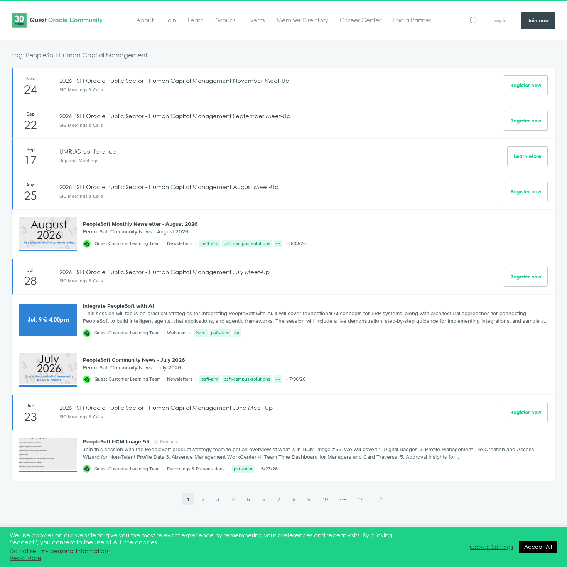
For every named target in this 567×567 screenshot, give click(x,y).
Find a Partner (412, 20)
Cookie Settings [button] (491, 547)
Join (170, 20)
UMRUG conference (87, 152)
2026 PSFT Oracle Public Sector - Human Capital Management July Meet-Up (164, 272)
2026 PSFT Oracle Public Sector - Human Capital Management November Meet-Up (174, 81)
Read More (25, 558)
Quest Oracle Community (57, 20)
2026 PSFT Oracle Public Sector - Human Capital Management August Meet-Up (168, 187)
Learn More (527, 156)
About (145, 20)
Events (256, 20)
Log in (499, 20)
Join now (538, 20)
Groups (225, 20)
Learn (196, 20)
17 (360, 499)
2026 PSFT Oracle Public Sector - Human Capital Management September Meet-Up (174, 116)
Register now (525, 85)
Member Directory (302, 20)
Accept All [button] (538, 546)
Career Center (360, 20)
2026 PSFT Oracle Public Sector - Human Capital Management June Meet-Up (166, 408)
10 (325, 499)
